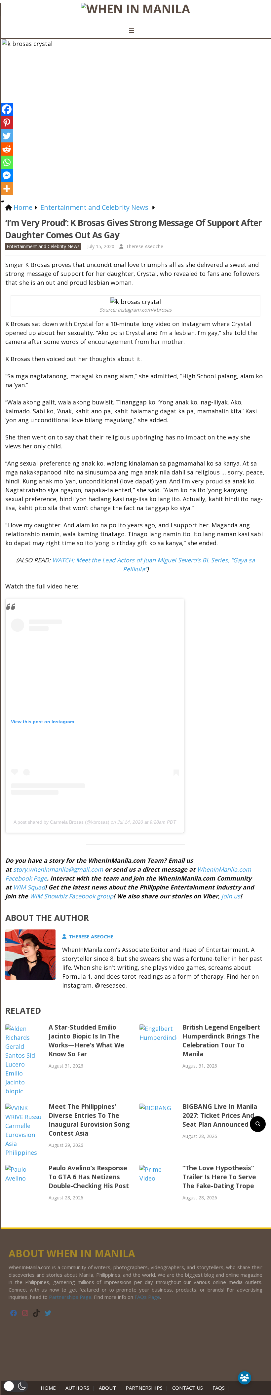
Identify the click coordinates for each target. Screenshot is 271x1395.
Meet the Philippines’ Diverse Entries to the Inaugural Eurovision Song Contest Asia (89, 1120)
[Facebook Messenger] (6, 175)
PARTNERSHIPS (144, 1387)
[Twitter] (6, 135)
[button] (15, 1386)
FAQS (218, 1387)
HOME (49, 1387)
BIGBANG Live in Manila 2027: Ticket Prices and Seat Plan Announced (219, 1115)
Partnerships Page (70, 1297)
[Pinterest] (6, 122)
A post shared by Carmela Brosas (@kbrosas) (61, 822)
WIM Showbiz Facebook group (71, 896)
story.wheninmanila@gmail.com (58, 869)
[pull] (135, 31)
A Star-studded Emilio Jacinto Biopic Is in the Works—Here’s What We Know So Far (86, 1040)
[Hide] (2, 201)
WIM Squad (29, 887)
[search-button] (258, 1124)
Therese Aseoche (144, 246)
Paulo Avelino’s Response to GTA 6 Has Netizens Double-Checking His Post (89, 1177)
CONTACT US (188, 1387)
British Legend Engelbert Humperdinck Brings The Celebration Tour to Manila (221, 1040)
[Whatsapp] (6, 162)
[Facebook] (6, 109)
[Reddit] (6, 149)
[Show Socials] (244, 1377)
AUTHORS (77, 1387)
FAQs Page (147, 1297)
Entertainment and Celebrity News (43, 246)
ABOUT (107, 1387)
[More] (6, 188)
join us (230, 896)
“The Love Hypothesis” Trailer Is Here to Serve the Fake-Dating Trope (219, 1177)
